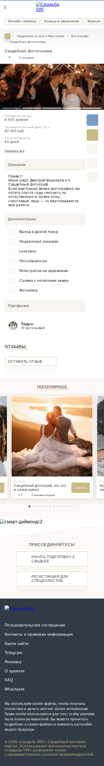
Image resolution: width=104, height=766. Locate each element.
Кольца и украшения (61, 21)
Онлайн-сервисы (22, 21)
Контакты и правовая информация (39, 634)
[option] (52, 87)
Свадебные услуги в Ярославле (41, 36)
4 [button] (72, 108)
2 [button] (32, 108)
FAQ (9, 680)
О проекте (15, 671)
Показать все (15, 150)
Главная (7, 36)
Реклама (13, 661)
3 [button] (52, 108)
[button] (29, 506)
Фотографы (80, 36)
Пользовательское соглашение (35, 625)
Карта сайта (16, 643)
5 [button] (92, 108)
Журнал (94, 21)
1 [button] (12, 108)
